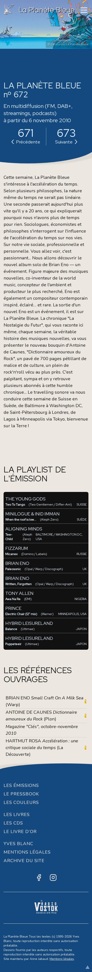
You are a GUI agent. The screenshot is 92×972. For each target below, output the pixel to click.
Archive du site (24, 861)
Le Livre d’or (20, 832)
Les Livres (17, 815)
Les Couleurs (21, 802)
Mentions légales (62, 959)
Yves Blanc (18, 844)
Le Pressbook (21, 794)
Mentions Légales (27, 852)
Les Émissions (21, 785)
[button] (83, 10)
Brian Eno (59, 265)
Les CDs (13, 823)
